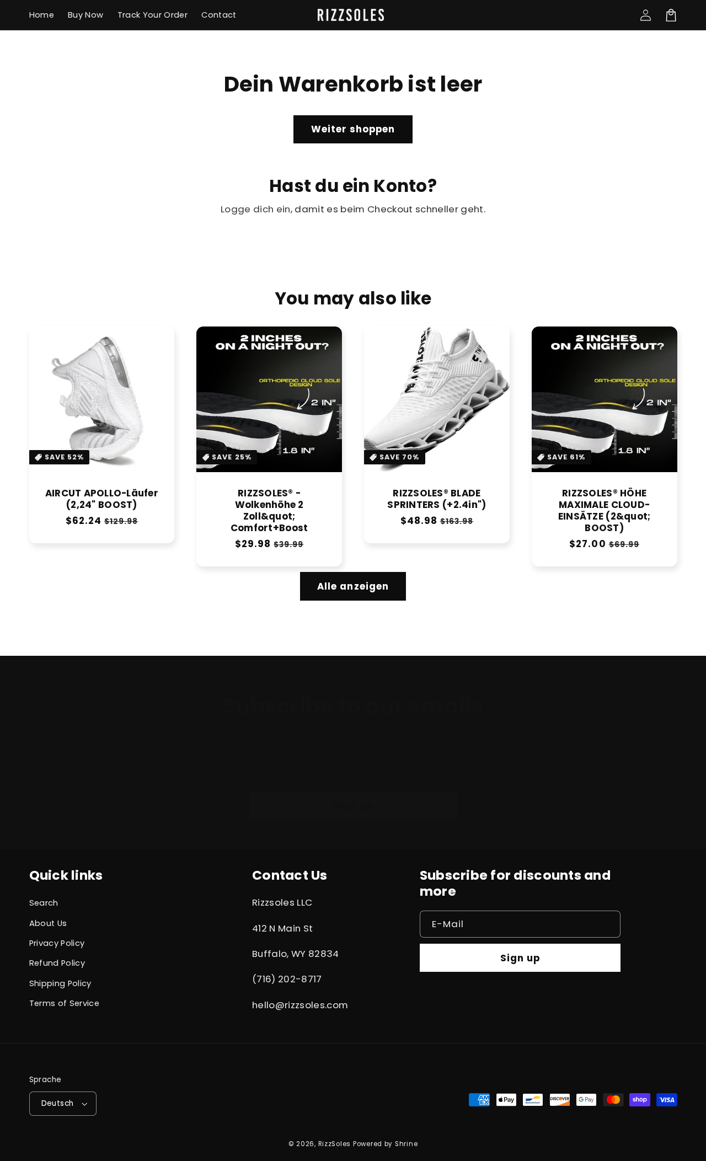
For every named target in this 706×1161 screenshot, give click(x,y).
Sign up (353, 806)
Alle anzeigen (353, 586)
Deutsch (57, 1103)
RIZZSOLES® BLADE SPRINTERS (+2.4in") (436, 499)
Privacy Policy (57, 943)
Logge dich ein (256, 209)
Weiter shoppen (353, 129)
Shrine (406, 1143)
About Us (48, 923)
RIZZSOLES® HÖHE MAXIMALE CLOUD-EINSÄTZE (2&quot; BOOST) (604, 511)
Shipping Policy (60, 983)
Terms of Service (64, 1003)
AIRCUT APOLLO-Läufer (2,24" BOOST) (101, 499)
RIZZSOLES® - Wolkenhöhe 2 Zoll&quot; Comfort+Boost (269, 511)
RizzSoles (334, 1143)
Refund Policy (57, 963)
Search (43, 902)
